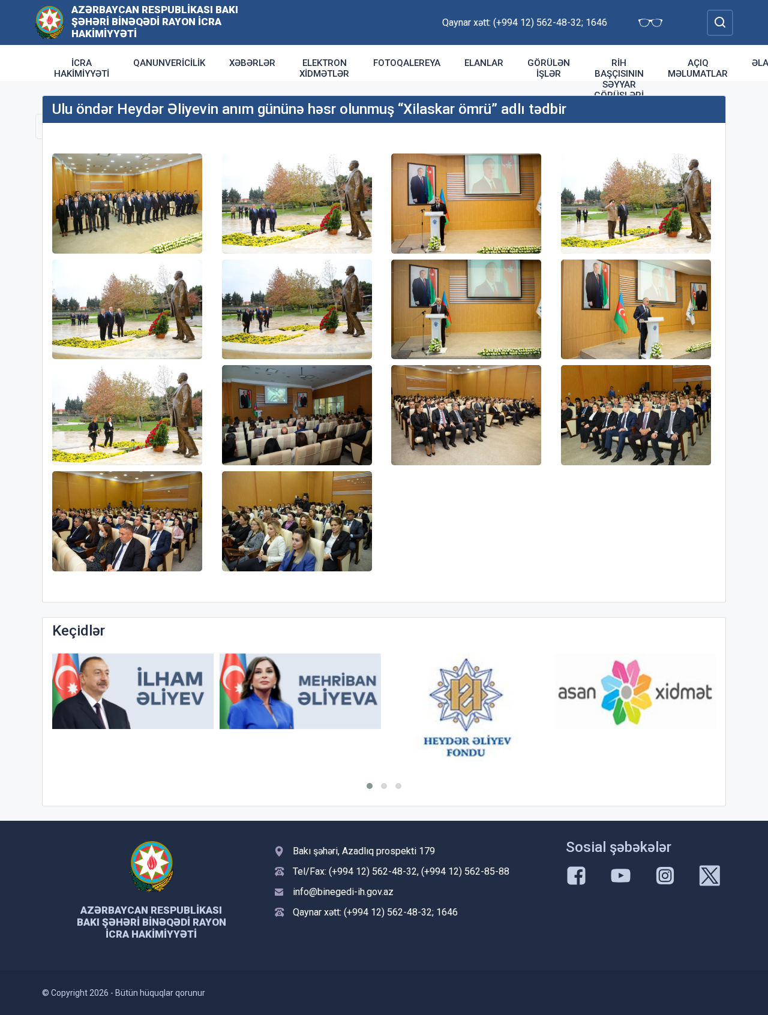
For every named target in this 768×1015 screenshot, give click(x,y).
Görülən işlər (548, 68)
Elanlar (483, 63)
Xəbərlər (252, 63)
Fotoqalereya (406, 63)
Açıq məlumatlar (698, 68)
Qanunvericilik (169, 63)
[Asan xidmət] (635, 691)
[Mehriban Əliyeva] (300, 691)
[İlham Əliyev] (133, 691)
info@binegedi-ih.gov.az (343, 891)
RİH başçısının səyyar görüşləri (619, 79)
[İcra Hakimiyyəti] (49, 22)
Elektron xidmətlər (324, 68)
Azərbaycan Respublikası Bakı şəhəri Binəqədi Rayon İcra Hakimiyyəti (154, 22)
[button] (369, 786)
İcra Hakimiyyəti (81, 68)
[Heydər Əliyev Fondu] (467, 707)
